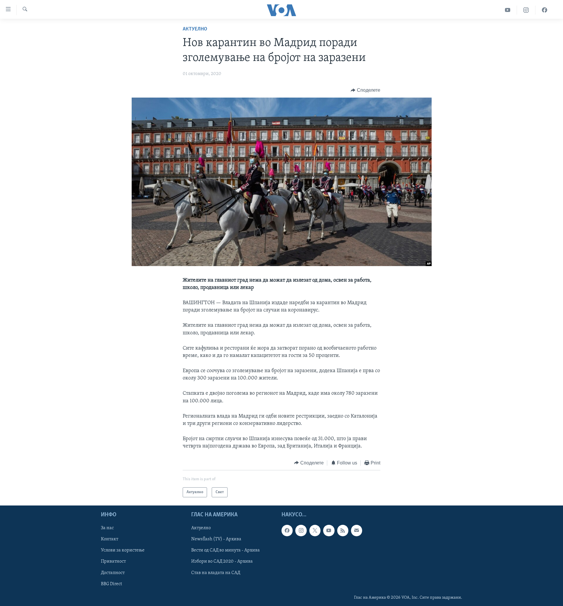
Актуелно (195, 29)
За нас (107, 528)
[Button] (365, 90)
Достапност (113, 573)
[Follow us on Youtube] (328, 530)
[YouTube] (507, 10)
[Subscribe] (356, 530)
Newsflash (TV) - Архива (216, 539)
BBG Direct (111, 584)
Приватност (113, 561)
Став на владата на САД (215, 573)
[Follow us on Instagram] (300, 530)
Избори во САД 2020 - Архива (222, 561)
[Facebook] (544, 10)
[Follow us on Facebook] (287, 530)
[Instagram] (526, 10)
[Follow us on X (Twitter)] (314, 530)
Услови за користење (123, 550)
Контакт (109, 539)
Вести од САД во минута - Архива (225, 550)
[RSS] (342, 530)
